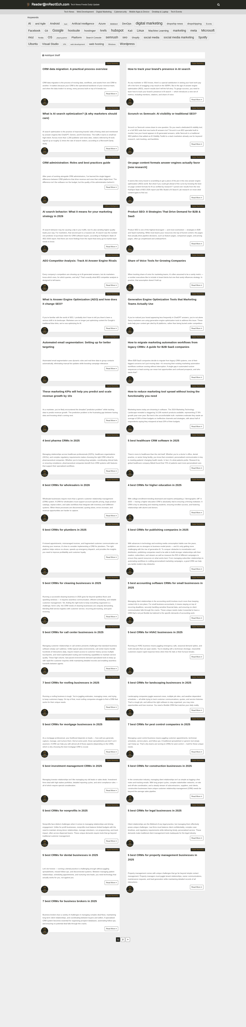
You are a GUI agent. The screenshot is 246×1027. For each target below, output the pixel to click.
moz (31, 37)
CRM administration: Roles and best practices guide (76, 162)
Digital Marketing (104, 12)
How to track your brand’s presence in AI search (159, 68)
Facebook (34, 30)
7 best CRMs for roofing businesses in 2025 (71, 682)
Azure (102, 23)
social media (151, 37)
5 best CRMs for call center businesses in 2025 (73, 632)
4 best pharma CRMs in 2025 (61, 440)
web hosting (96, 43)
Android (55, 23)
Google (58, 30)
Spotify (202, 37)
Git (46, 30)
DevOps (126, 23)
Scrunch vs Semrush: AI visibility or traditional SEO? (162, 113)
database (114, 24)
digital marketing (149, 23)
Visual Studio (50, 44)
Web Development (85, 12)
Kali (130, 30)
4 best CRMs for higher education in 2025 (155, 485)
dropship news (175, 23)
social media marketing (179, 37)
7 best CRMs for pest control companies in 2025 (159, 724)
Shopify (135, 37)
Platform (76, 37)
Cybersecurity (120, 12)
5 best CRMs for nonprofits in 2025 (65, 810)
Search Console (93, 37)
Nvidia (40, 38)
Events (209, 24)
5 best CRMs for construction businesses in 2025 (160, 765)
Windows (112, 44)
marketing (179, 30)
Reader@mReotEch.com (50, 4)
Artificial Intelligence (83, 23)
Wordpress (127, 44)
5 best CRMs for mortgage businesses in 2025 (72, 724)
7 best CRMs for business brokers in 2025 (70, 901)
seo (124, 37)
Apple (65, 24)
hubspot (117, 30)
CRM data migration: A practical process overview (75, 68)
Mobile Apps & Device (139, 12)
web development (77, 44)
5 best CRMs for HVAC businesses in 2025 (155, 632)
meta (193, 30)
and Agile (40, 23)
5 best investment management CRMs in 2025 (72, 765)
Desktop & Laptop (160, 12)
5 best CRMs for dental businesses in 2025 (70, 855)
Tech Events (176, 12)
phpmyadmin (62, 38)
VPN (64, 44)
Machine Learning (158, 30)
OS (50, 37)
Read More (111, 94)
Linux (140, 30)
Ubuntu (33, 44)
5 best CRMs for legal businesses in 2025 (155, 810)
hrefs (103, 30)
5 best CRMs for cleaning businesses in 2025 (72, 583)
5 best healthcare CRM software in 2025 (153, 440)
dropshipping (194, 23)
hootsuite (74, 30)
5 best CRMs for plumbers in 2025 (64, 529)
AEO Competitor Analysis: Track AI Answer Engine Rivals (80, 260)
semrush (112, 37)
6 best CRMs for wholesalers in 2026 (66, 485)
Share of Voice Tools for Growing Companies (157, 260)
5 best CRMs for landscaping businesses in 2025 (159, 682)
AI (29, 23)
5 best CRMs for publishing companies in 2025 (158, 529)
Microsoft (207, 30)
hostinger (90, 30)
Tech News (69, 12)
